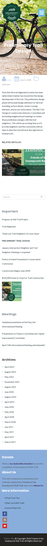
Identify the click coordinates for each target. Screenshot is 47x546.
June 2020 (9, 392)
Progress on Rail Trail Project (15, 219)
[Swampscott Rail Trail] (12, 12)
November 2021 (12, 382)
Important (6, 84)
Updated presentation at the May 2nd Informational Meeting (19, 324)
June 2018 (9, 407)
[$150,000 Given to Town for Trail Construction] (12, 291)
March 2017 (10, 442)
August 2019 (10, 397)
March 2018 (10, 422)
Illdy (12, 538)
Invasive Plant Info (13, 508)
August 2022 (10, 372)
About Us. (39, 485)
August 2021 (10, 387)
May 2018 (9, 412)
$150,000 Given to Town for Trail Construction (23, 278)
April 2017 (9, 437)
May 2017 (9, 432)
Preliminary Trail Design (16, 240)
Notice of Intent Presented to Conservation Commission (21, 261)
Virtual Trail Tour (12, 498)
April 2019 (9, 402)
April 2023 (9, 367)
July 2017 (9, 427)
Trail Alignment (9, 226)
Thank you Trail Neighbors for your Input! (20, 233)
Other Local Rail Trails (14, 503)
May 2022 (9, 377)
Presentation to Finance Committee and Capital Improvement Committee (23, 335)
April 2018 (9, 417)
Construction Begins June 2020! (16, 271)
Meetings (9, 314)
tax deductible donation (21, 463)
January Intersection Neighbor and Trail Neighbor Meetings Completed (19, 250)
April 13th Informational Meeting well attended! (23, 345)
